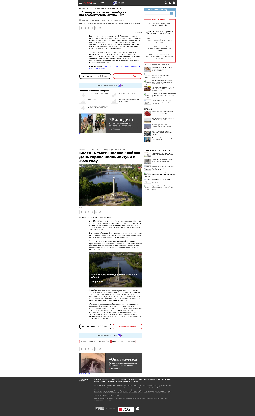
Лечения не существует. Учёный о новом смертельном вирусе (162, 160)
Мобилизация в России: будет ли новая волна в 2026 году (162, 112)
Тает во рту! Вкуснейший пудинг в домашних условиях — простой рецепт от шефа (163, 88)
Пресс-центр (115, 379)
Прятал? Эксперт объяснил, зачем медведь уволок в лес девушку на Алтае (163, 187)
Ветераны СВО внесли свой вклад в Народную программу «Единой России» (160, 48)
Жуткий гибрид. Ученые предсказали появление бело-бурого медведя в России (164, 95)
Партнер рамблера (111, 408)
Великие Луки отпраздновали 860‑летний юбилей (160, 24)
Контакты (111, 381)
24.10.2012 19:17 (83, 8)
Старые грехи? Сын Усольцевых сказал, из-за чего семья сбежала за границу (163, 181)
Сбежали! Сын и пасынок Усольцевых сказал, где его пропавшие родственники (164, 75)
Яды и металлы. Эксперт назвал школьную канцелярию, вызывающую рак (162, 69)
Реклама (124, 379)
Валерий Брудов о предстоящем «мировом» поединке (98, 94)
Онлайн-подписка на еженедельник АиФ (157, 379)
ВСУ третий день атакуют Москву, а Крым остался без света (163, 119)
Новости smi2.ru (86, 134)
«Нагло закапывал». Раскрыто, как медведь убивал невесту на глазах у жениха (163, 174)
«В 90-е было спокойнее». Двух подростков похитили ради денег (162, 153)
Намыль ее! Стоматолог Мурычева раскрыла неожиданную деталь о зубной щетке (163, 168)
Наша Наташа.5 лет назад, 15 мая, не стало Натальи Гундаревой (98, 106)
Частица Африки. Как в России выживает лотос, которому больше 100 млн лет (163, 102)
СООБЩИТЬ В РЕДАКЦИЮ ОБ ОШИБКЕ (127, 381)
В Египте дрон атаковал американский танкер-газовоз (161, 125)
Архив (89, 23)
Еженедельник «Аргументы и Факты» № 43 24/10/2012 (123, 23)
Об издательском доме (101, 379)
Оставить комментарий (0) (127, 76)
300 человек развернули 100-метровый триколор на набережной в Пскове (159, 56)
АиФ (80, 207)
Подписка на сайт (99, 381)
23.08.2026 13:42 (84, 149)
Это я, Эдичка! (92, 99)
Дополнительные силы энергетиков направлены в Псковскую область (159, 32)
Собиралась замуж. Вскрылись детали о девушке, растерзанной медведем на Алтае (162, 82)
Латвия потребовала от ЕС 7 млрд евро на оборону (162, 138)
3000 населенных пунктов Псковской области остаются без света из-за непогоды (160, 40)
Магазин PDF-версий (135, 379)
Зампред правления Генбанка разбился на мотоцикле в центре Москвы (162, 133)
